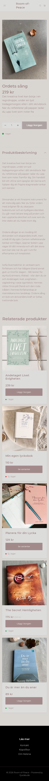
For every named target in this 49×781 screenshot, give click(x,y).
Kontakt (24, 745)
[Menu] (4, 6)
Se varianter (24, 469)
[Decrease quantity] (5, 125)
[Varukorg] (44, 5)
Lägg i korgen (24, 392)
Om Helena (24, 754)
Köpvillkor (24, 749)
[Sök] (40, 5)
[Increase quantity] (18, 125)
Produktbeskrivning (19, 153)
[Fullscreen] (24, 49)
